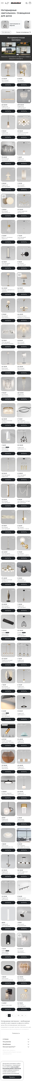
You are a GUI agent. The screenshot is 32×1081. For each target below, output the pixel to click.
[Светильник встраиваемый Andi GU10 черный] (8, 968)
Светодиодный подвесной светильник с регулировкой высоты (23, 238)
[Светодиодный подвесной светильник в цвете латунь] (24, 465)
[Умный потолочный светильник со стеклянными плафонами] (8, 650)
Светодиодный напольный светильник (8, 554)
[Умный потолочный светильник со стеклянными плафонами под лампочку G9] (24, 122)
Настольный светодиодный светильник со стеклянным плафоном (8, 606)
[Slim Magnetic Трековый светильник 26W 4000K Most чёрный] (24, 410)
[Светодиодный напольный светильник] (8, 543)
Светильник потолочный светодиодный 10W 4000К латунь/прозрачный (22, 820)
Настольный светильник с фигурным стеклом (22, 343)
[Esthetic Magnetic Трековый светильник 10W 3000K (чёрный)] (8, 783)
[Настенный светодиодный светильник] (8, 517)
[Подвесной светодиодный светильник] (8, 175)
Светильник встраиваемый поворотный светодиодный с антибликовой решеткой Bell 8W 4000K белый (22, 925)
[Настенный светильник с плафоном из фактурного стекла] (24, 940)
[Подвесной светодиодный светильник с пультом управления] (24, 96)
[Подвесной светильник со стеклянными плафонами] (24, 436)
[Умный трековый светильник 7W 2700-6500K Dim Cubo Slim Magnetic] (8, 730)
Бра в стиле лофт (7, 1005)
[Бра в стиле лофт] (8, 994)
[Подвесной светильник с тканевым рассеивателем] (24, 757)
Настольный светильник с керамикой (5, 81)
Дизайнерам (7, 1044)
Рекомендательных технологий (12, 1068)
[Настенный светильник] (8, 757)
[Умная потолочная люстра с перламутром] (8, 410)
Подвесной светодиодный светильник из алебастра (6, 107)
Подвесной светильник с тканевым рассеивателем (22, 768)
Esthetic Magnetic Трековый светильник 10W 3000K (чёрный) (8, 794)
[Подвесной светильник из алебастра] (8, 122)
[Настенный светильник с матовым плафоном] (24, 517)
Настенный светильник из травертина (6, 212)
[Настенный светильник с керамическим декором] (24, 70)
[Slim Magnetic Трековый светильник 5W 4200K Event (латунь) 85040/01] (24, 835)
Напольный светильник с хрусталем (5, 369)
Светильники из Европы (15, 24)
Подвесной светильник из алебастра (6, 133)
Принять (12, 1077)
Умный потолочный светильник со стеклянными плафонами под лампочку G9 (22, 133)
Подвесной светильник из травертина (21, 159)
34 (22, 1015)
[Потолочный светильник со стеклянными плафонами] (8, 148)
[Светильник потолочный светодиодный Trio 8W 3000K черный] (8, 940)
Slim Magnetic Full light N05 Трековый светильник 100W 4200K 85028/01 (23, 502)
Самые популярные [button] (23, 32)
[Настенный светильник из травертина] (8, 201)
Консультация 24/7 (9, 1046)
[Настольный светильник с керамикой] (8, 70)
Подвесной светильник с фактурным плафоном (23, 687)
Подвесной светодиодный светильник (6, 185)
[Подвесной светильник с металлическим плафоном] (24, 702)
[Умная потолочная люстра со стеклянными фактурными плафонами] (8, 569)
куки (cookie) (15, 1066)
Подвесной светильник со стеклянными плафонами (21, 448)
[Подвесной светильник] (24, 650)
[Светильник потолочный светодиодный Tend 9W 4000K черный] (8, 622)
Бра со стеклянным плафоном (7, 238)
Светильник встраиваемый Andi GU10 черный (7, 979)
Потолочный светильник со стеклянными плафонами (6, 159)
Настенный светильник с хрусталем (5, 395)
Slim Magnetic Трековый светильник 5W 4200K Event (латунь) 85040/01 (23, 846)
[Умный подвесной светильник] (24, 861)
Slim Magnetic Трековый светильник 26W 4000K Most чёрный (23, 421)
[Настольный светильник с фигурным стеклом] (24, 332)
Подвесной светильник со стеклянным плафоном (23, 794)
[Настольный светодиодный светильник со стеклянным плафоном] (8, 595)
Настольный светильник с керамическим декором (21, 290)
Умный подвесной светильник (22, 872)
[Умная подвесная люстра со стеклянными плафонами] (24, 201)
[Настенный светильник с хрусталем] (8, 384)
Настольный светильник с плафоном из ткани (22, 185)
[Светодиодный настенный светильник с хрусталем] (8, 332)
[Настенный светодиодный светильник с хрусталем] (24, 968)
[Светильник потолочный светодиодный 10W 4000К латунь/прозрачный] (24, 809)
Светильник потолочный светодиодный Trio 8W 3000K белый (8, 449)
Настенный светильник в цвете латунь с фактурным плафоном (23, 554)
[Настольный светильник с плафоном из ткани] (24, 175)
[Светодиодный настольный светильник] (8, 253)
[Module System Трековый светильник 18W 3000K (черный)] (24, 887)
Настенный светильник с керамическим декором (21, 81)
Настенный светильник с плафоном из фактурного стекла (23, 951)
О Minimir (6, 1039)
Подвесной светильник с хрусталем (21, 395)
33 (18, 1015)
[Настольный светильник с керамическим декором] (24, 279)
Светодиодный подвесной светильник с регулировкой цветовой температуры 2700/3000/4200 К (7, 475)
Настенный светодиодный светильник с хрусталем (21, 979)
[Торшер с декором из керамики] (8, 279)
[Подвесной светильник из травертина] (24, 148)
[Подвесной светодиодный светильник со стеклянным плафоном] (24, 595)
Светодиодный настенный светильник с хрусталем (8, 343)
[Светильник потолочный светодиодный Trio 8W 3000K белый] (8, 436)
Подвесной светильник (20, 661)
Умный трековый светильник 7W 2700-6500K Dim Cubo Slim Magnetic (8, 741)
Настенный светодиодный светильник (6, 528)
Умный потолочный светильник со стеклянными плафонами (7, 661)
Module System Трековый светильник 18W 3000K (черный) (23, 898)
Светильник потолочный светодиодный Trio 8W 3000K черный (8, 953)
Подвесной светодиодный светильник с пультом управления (23, 107)
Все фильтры (6, 32)
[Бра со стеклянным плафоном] (8, 227)
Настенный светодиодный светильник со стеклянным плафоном (23, 264)
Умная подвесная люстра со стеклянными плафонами (22, 212)
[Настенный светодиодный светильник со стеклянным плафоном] (24, 253)
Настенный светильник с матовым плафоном (23, 528)
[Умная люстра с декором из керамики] (24, 305)
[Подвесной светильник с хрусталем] (24, 384)
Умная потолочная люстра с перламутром (7, 421)
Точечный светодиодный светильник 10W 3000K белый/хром (7, 715)
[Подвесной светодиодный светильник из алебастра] (8, 96)
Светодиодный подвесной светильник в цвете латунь (23, 475)
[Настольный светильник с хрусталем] (24, 358)
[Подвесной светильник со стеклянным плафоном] (24, 783)
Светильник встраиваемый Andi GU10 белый (7, 846)
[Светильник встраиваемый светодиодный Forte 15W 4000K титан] (24, 569)
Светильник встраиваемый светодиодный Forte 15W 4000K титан (23, 580)
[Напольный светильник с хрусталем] (8, 358)
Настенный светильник (5, 768)
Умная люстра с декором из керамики (23, 316)
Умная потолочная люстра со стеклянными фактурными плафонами (7, 580)
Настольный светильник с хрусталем (21, 369)
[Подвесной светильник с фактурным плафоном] (24, 676)
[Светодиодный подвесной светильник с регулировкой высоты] (24, 227)
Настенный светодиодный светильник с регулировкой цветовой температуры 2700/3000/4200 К (7, 502)
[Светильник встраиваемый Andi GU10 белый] (8, 835)
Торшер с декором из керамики (8, 290)
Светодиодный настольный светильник (6, 264)
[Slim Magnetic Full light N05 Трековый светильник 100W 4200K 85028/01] (24, 491)
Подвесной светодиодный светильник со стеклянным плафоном (23, 606)
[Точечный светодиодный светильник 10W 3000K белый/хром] (8, 702)
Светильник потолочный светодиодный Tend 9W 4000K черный (7, 635)
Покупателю (7, 1041)
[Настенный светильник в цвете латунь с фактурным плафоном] (24, 543)
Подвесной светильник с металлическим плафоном (21, 714)
